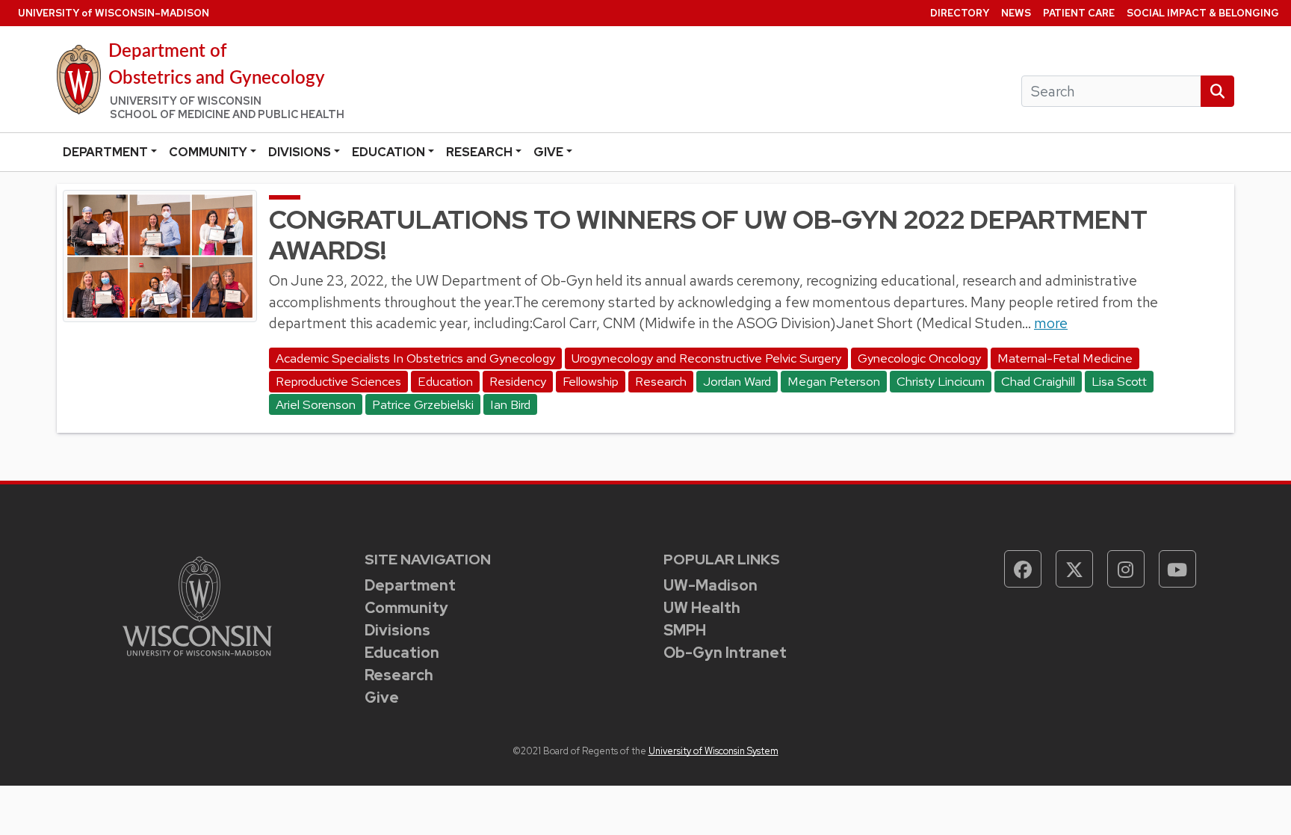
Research (479, 152)
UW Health (701, 607)
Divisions (299, 152)
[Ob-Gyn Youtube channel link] (1177, 569)
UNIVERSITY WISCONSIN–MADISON (113, 13)
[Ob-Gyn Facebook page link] (1022, 569)
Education (388, 152)
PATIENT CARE (1079, 13)
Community (208, 152)
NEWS (1016, 13)
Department (105, 152)
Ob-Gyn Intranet (725, 652)
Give (548, 152)
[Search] (1217, 92)
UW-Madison (710, 585)
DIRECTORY (959, 13)
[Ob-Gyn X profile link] (1074, 569)
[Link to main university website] (197, 605)
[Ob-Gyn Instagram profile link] (1126, 569)
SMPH (684, 630)
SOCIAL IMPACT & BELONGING (1203, 13)
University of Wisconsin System (713, 751)
